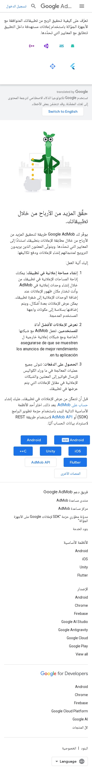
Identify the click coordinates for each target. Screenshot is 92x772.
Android (76, 440)
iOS (78, 451)
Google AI (80, 719)
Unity (50, 451)
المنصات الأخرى (70, 473)
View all (82, 654)
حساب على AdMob (72, 404)
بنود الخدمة (80, 529)
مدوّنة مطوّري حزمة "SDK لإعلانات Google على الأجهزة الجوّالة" (51, 519)
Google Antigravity (73, 630)
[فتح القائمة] (82, 6)
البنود (84, 748)
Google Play (78, 646)
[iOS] (61, 48)
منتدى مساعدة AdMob (72, 500)
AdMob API (62, 417)
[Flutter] (72, 68)
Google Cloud (77, 638)
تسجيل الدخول (16, 6)
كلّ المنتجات (80, 727)
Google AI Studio (74, 622)
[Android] (72, 48)
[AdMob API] (53, 68)
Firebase (81, 614)
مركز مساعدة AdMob (73, 508)
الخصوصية (69, 748)
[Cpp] (31, 48)
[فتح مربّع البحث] (33, 6)
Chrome (81, 605)
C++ (23, 451)
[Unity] (46, 48)
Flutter (75, 462)
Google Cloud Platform (69, 711)
